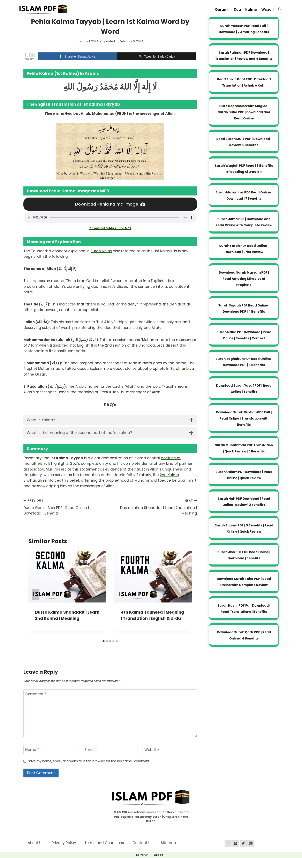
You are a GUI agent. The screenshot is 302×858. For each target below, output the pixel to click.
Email (91, 749)
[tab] (104, 641)
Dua (237, 9)
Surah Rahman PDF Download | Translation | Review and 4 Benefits (244, 55)
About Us (35, 842)
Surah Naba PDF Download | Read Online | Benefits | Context (244, 335)
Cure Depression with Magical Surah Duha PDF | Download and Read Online (244, 112)
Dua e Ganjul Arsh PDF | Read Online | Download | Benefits (56, 507)
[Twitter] (243, 843)
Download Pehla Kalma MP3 (110, 228)
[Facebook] (228, 843)
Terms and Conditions (104, 842)
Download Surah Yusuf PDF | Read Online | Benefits (244, 388)
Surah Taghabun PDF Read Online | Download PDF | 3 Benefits (244, 362)
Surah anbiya (182, 368)
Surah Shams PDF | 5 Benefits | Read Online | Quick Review (244, 528)
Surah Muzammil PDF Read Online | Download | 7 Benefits (244, 195)
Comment (35, 694)
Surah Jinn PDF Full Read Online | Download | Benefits (243, 555)
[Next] (184, 594)
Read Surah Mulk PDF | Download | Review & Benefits (244, 142)
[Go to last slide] (35, 594)
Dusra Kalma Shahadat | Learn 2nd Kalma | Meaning (158, 507)
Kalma (251, 9)
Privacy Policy (64, 842)
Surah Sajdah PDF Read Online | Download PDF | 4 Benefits (244, 308)
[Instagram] (250, 843)
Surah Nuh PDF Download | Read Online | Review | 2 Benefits (244, 501)
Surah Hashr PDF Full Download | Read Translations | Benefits (243, 608)
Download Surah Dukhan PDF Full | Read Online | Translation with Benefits (244, 418)
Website (151, 749)
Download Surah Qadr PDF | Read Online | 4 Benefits (244, 635)
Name (32, 749)
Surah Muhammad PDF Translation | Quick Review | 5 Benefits (244, 448)
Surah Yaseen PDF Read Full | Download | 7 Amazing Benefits (244, 29)
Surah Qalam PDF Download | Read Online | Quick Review (244, 475)
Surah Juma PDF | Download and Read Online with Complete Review (244, 222)
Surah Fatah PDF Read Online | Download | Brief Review (244, 249)
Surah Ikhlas (101, 251)
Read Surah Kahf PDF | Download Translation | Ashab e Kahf (244, 82)
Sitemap (168, 842)
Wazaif (267, 9)
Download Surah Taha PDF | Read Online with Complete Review (244, 582)
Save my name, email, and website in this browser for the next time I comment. (89, 761)
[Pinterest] (235, 843)
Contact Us (142, 842)
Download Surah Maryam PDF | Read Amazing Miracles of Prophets (244, 278)
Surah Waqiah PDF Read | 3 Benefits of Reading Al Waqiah (244, 168)
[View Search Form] (281, 10)
